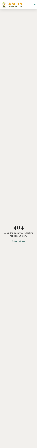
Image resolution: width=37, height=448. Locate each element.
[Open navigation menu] (34, 4)
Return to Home (18, 241)
